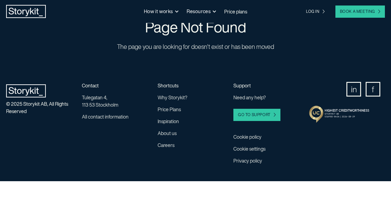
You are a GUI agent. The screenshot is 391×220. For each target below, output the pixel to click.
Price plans (235, 11)
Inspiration (168, 121)
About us (167, 133)
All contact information (105, 116)
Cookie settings (249, 148)
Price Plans (169, 109)
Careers (166, 145)
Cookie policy (247, 137)
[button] (160, 11)
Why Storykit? (172, 97)
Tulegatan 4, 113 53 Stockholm (100, 101)
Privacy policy (247, 160)
